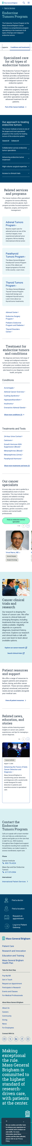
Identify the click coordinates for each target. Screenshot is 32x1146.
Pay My (6, 976)
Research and (14, 951)
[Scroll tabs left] (1, 47)
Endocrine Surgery (13, 317)
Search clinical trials (14, 653)
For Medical (12, 995)
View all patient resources (14, 700)
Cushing (11, 396)
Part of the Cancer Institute (14, 107)
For (8, 1028)
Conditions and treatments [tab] (20, 47)
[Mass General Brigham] (9, 3)
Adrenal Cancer (14, 392)
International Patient (14, 881)
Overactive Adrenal (14, 408)
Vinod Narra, (12, 552)
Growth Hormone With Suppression (13, 445)
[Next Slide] (28, 526)
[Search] (23, 2)
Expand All (5, 141)
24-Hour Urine (13, 436)
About (5, 1008)
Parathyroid (12, 459)
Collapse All (15, 141)
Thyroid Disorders (13, 330)
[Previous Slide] (23, 526)
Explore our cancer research (15, 648)
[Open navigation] (28, 2)
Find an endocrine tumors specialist (16, 521)
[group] (13, 547)
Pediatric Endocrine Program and (15, 324)
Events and (10, 991)
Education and (13, 955)
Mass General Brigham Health (13, 961)
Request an (12, 983)
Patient (8, 946)
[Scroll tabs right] (31, 47)
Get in (7, 980)
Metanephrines (13, 451)
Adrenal (12, 312)
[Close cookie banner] (23, 1122)
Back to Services (9, 8)
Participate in (11, 987)
